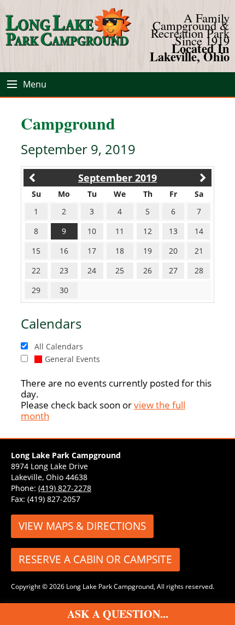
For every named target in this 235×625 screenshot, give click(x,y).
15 (36, 251)
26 (147, 270)
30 (64, 290)
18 (119, 251)
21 (199, 251)
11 (119, 231)
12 (147, 231)
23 (64, 270)
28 (199, 270)
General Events (72, 359)
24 (91, 270)
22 (36, 270)
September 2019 (117, 177)
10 (91, 231)
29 (36, 290)
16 (64, 251)
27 (173, 270)
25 (119, 270)
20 (173, 251)
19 (147, 251)
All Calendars (58, 346)
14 (199, 231)
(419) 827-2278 (64, 488)
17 (91, 251)
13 (173, 231)
